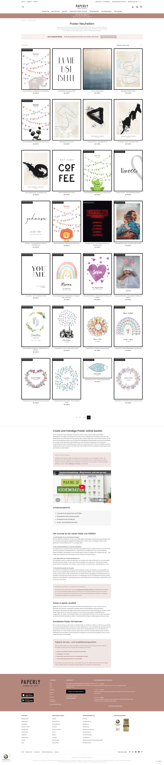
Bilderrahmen (107, 11)
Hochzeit (54, 726)
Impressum (37, 752)
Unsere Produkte (87, 734)
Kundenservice (87, 721)
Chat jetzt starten (71, 698)
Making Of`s (52, 693)
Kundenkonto (86, 737)
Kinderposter (24, 729)
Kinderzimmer (56, 721)
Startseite (23, 20)
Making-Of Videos (74, 464)
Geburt (54, 734)
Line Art (23, 740)
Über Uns (35, 1)
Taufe (53, 732)
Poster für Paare (56, 729)
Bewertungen (132, 1)
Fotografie (24, 734)
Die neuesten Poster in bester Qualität (68, 516)
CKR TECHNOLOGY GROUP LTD (85, 757)
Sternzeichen (55, 740)
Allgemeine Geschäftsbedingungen (92, 740)
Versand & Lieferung (88, 729)
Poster (64, 11)
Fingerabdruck (56, 724)
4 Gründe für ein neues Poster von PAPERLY (69, 513)
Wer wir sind (51, 685)
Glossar (56, 752)
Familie (54, 718)
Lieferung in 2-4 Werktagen (102, 1)
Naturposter (24, 721)
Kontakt (52, 697)
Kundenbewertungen (55, 704)
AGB (22, 752)
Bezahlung (86, 726)
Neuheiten (45, 11)
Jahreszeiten (24, 732)
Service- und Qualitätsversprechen (67, 522)
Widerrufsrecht (87, 742)
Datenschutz (28, 752)
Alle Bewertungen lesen (115, 706)
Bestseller (55, 11)
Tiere (22, 742)
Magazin (29, 1)
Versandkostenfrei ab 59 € (119, 1)
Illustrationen (24, 737)
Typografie (24, 724)
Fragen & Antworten (52, 700)
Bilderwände (94, 11)
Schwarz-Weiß (25, 726)
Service (23, 1)
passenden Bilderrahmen (85, 589)
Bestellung (86, 724)
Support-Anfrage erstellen (76, 691)
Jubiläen (54, 737)
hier (105, 762)
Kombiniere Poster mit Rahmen (66, 519)
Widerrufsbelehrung (47, 752)
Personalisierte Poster (78, 11)
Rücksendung (87, 732)
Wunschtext (55, 742)
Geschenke (118, 11)
